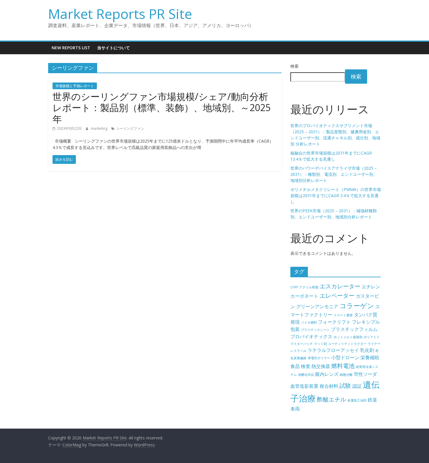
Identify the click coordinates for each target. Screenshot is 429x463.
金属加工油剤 (357, 400)
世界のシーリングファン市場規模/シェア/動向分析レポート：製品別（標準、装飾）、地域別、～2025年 (162, 107)
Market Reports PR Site (120, 14)
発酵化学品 (306, 375)
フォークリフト (334, 322)
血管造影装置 (304, 386)
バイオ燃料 (309, 322)
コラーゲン (356, 305)
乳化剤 (367, 350)
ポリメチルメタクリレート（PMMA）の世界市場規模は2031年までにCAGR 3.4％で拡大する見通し (335, 195)
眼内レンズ (327, 374)
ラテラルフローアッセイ (333, 350)
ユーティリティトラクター (347, 344)
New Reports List (71, 47)
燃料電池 (343, 366)
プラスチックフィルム (354, 329)
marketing (99, 128)
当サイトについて (113, 47)
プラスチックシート (315, 330)
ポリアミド (372, 337)
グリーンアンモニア (317, 306)
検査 (305, 366)
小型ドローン (345, 357)
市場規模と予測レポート (74, 85)
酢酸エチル (331, 399)
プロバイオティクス (311, 336)
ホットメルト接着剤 (348, 337)
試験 (345, 386)
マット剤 (320, 344)
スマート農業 (343, 315)
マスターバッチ (301, 344)
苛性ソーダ (365, 374)
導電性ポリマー (319, 358)
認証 (357, 386)
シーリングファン (130, 128)
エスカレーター (340, 286)
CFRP (294, 287)
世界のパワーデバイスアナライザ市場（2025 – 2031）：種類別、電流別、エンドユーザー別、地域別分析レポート (333, 174)
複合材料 (329, 386)
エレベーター (337, 295)
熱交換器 (320, 366)
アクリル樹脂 (308, 287)
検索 (294, 66)
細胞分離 (346, 375)
